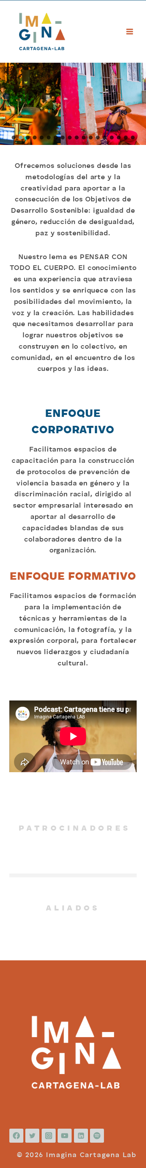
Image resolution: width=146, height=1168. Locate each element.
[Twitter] (32, 1136)
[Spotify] (97, 1136)
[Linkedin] (81, 1136)
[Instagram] (49, 1136)
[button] (14, 137)
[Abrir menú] (129, 31)
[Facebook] (16, 1136)
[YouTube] (65, 1136)
